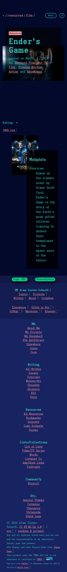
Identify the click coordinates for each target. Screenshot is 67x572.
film (29, 15)
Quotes (33, 430)
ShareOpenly (45, 279)
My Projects (33, 332)
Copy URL (19, 279)
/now (33, 352)
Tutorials (33, 377)
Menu (51, 15)
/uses (33, 348)
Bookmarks (33, 418)
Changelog (33, 508)
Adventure (34, 72)
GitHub (14, 311)
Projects (39, 294)
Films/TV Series (33, 450)
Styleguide (33, 512)
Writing (18, 298)
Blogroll (33, 483)
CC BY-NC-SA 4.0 (30, 527)
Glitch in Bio (40, 307)
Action (13, 72)
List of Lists (34, 446)
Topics (23, 294)
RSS (33, 393)
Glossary (33, 389)
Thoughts (33, 385)
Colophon (47, 298)
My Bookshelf (33, 336)
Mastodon (31, 311)
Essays (33, 373)
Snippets (33, 422)
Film (12, 67)
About (32, 298)
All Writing (33, 369)
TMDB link (9, 130)
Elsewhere (19, 307)
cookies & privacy (31, 531)
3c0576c (24, 564)
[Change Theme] (62, 15)
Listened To (33, 459)
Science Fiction (30, 67)
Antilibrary (33, 340)
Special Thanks (33, 500)
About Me (33, 328)
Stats (33, 397)
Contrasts (33, 467)
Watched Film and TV (31, 63)
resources (15, 15)
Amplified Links (33, 462)
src (9, 531)
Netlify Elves (23, 567)
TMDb (39, 559)
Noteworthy (33, 381)
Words (33, 454)
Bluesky (50, 311)
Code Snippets (33, 426)
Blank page (33, 516)
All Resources (33, 414)
